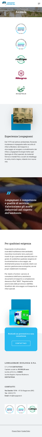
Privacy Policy (16, 431)
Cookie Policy (26, 431)
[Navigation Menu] (39, 4)
